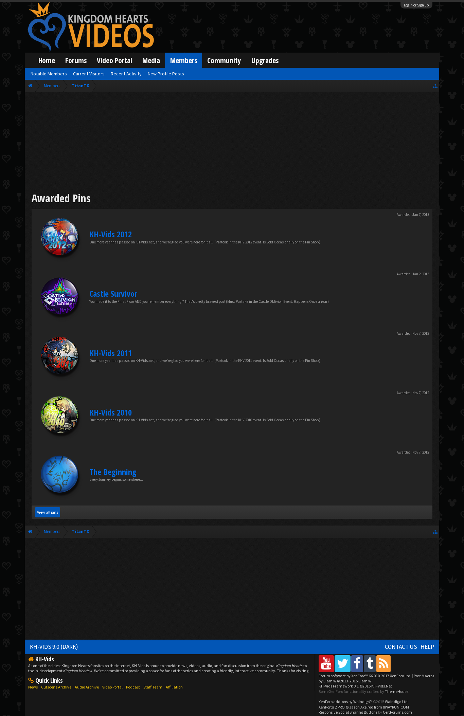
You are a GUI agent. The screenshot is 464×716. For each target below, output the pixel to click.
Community (224, 60)
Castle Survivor (113, 293)
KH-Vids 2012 (110, 234)
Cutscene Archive (56, 687)
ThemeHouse (396, 691)
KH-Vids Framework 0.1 (355, 686)
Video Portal (114, 60)
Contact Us (401, 646)
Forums (76, 60)
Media (151, 60)
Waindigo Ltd (396, 701)
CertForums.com (397, 712)
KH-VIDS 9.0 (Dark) (54, 646)
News (33, 687)
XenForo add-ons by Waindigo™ (345, 701)
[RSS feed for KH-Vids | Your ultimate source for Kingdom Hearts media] (383, 663)
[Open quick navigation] (435, 86)
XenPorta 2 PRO (332, 707)
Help (427, 646)
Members (183, 60)
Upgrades (265, 60)
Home (46, 60)
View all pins (47, 512)
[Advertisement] (232, 143)
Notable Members (49, 74)
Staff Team (152, 687)
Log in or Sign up (416, 5)
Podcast (133, 687)
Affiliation (174, 687)
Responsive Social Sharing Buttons (348, 712)
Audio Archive (87, 687)
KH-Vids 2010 (110, 412)
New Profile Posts (166, 74)
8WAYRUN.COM (396, 707)
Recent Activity (126, 74)
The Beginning (113, 471)
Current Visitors (89, 74)
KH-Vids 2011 (110, 353)
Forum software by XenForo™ (365, 675)
